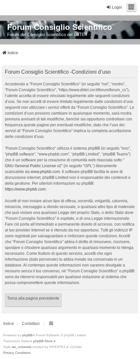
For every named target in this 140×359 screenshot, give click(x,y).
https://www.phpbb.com (25, 189)
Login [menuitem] (117, 7)
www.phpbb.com (45, 171)
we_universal (21, 347)
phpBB (27, 335)
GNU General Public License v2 (33, 166)
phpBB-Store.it (44, 341)
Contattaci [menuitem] (31, 323)
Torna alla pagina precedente (33, 298)
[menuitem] (8, 353)
